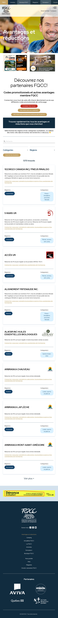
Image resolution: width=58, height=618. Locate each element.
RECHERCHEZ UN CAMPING (29, 110)
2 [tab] (14, 71)
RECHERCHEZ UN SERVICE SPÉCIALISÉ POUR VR (29, 114)
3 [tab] (19, 71)
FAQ (29, 562)
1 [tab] (10, 71)
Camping (29, 537)
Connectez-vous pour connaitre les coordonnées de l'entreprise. (25, 265)
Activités (12, 2)
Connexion (53, 11)
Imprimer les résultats (11, 155)
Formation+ (46, 2)
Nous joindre (29, 558)
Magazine (35, 2)
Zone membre (45, 11)
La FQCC (29, 544)
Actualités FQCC (29, 541)
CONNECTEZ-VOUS (29, 106)
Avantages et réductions (29, 534)
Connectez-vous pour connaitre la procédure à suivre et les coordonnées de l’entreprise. (29, 182)
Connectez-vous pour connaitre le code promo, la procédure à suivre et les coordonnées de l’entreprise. (28, 228)
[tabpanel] (15, 63)
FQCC (4, 2)
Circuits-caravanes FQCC (29, 568)
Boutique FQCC (23, 2)
